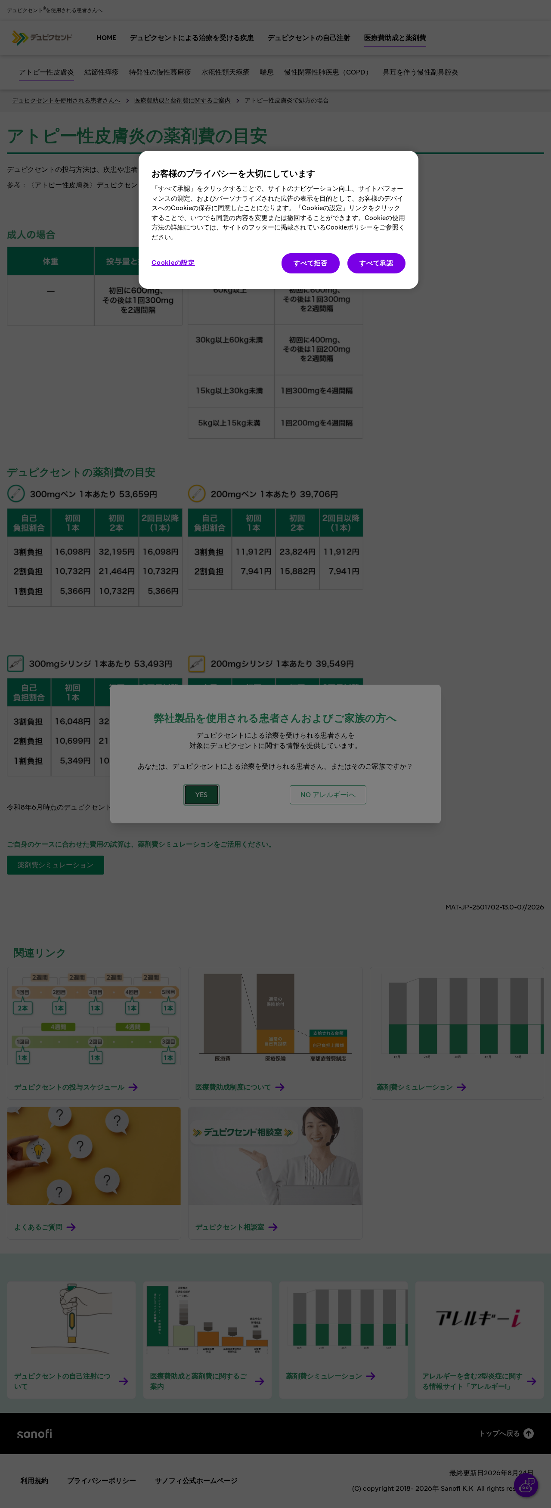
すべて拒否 (311, 263)
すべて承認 (376, 263)
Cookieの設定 (173, 263)
